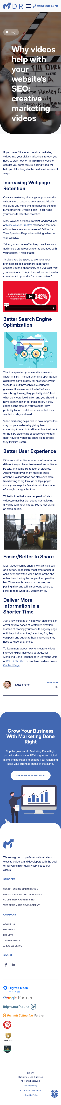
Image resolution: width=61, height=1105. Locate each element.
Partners (9, 929)
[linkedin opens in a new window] (13, 965)
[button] (54, 1096)
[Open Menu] (28, 6)
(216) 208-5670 (15, 661)
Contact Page (11, 665)
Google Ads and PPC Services (21, 894)
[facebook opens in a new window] (6, 965)
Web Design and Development (21, 905)
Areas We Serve (12, 945)
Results (8, 935)
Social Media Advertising (19, 899)
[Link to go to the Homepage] (13, 6)
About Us (9, 924)
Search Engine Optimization (20, 889)
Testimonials (11, 940)
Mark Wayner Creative (19, 225)
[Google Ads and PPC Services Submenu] (43, 894)
